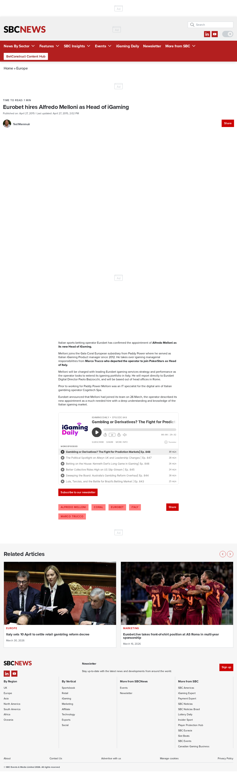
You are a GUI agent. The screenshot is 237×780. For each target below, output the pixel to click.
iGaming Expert (187, 693)
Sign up (226, 667)
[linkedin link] (207, 34)
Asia (6, 699)
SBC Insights (74, 46)
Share (228, 123)
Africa (7, 714)
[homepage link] (25, 29)
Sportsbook (68, 688)
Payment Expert (187, 699)
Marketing (67, 704)
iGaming (66, 699)
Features (46, 46)
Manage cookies (169, 758)
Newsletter (152, 46)
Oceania (8, 720)
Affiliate (66, 709)
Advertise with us (111, 758)
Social (65, 725)
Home (8, 68)
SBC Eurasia (185, 730)
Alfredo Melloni (73, 507)
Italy (134, 507)
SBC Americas (186, 688)
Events (100, 46)
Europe (22, 68)
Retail (65, 693)
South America (12, 709)
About (7, 758)
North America (12, 704)
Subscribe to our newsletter (78, 492)
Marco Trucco (72, 516)
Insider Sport (185, 720)
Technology (68, 714)
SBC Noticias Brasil (189, 709)
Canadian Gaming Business (193, 746)
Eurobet (117, 507)
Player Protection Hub (190, 725)
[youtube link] (215, 34)
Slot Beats (184, 736)
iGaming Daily (127, 46)
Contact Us (56, 758)
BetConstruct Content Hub (25, 56)
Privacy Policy (225, 758)
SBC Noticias (185, 704)
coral (98, 507)
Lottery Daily (185, 714)
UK (5, 688)
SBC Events (184, 741)
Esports (66, 720)
